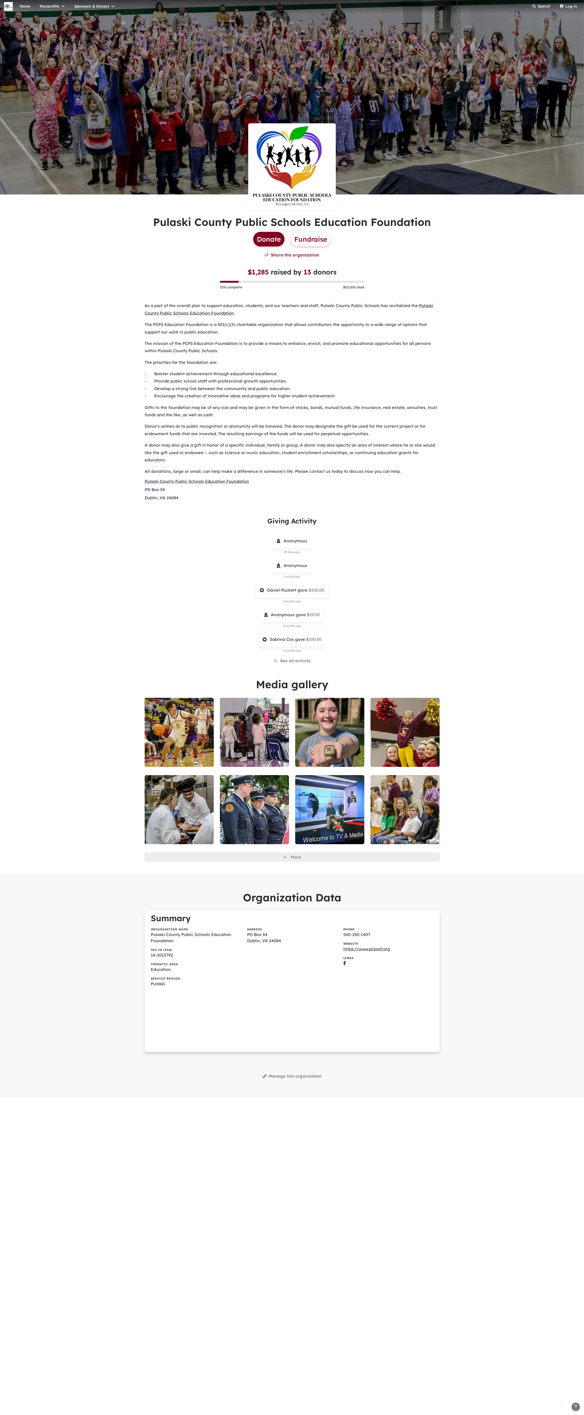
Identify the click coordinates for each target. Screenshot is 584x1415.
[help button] (576, 1407)
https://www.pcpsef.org (366, 949)
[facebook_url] (344, 963)
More (296, 857)
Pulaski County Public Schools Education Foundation (197, 481)
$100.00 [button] (316, 590)
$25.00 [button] (313, 614)
